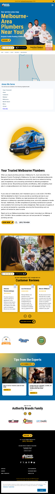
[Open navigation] (52, 5)
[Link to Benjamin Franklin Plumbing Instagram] (29, 463)
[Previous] (25, 316)
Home (2, 52)
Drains (31, 390)
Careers (3, 471)
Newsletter (31, 473)
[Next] (29, 316)
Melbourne (17, 52)
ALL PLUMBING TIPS (26, 364)
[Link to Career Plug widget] (31, 463)
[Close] (45, 482)
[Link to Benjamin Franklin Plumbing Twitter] (23, 463)
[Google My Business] (34, 463)
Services (3, 468)
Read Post (6, 389)
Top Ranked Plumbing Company (26, 1)
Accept (41, 490)
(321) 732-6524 (24, 222)
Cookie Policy (11, 486)
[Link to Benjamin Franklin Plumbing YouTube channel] (26, 463)
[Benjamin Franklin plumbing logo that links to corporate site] (6, 5)
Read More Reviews (26, 321)
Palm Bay (5, 108)
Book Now (26, 435)
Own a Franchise (5, 473)
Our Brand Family (32, 471)
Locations (7, 52)
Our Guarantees (32, 468)
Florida (11, 52)
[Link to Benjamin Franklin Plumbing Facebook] (21, 463)
